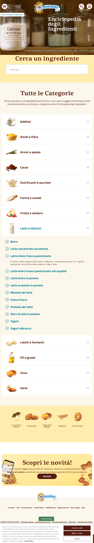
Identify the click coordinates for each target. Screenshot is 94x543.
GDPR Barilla (51, 507)
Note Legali (75, 507)
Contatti (11, 507)
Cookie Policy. (29, 541)
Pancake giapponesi (59, 521)
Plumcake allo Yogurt (84, 521)
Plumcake (72, 521)
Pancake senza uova (43, 521)
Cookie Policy (39, 507)
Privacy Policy (26, 507)
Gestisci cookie (46, 519)
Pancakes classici (27, 521)
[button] (4, 6)
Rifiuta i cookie (77, 533)
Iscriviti (47, 476)
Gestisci (77, 539)
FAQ (18, 507)
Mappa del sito (63, 507)
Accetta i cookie (77, 528)
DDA (83, 507)
